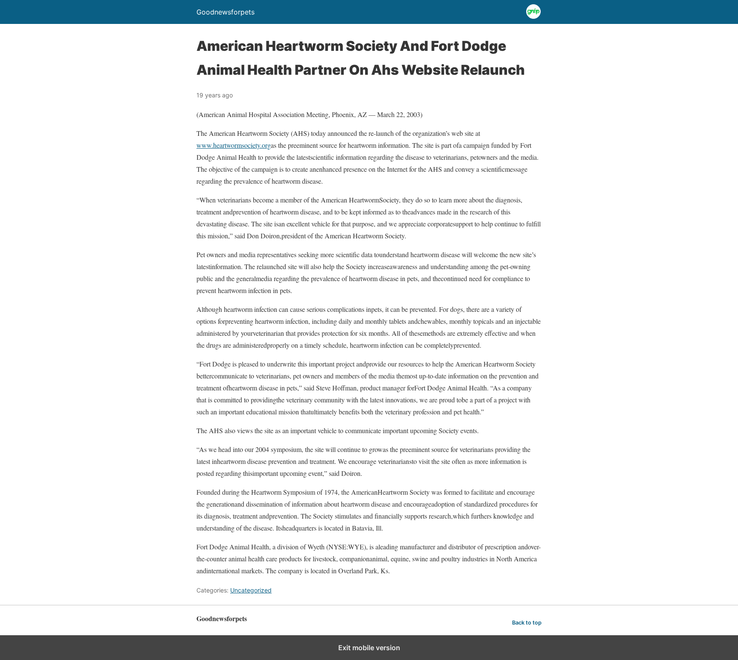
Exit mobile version (369, 647)
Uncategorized (251, 590)
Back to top (527, 622)
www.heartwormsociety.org (233, 145)
